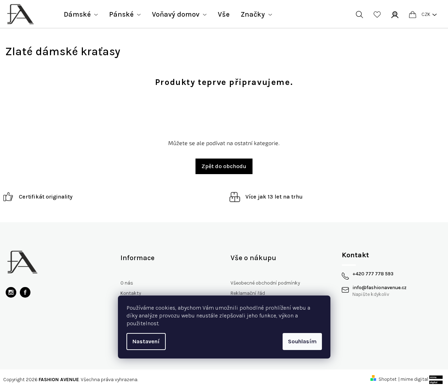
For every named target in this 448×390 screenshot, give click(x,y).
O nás (126, 283)
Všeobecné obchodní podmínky (265, 283)
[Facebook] (25, 292)
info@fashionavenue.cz (379, 287)
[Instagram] (11, 292)
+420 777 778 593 (372, 273)
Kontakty (130, 293)
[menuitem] (80, 14)
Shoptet (388, 379)
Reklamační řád (248, 293)
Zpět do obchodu (224, 166)
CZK (425, 14)
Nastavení (146, 341)
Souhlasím (302, 341)
